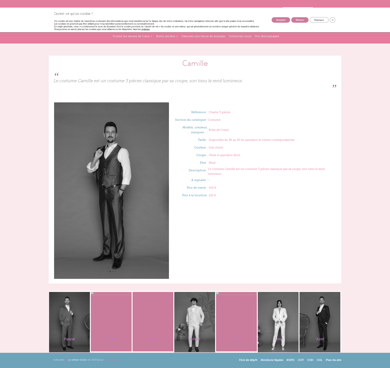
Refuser (300, 20)
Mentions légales (272, 359)
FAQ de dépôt (248, 359)
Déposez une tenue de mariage (203, 36)
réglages (145, 29)
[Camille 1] (111, 277)
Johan (194, 339)
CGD (310, 359)
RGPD (290, 359)
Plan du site (333, 359)
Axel (320, 339)
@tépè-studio (79, 359)
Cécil (236, 339)
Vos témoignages (267, 36)
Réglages (319, 20)
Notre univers (165, 36)
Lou (278, 339)
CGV (301, 359)
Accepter (280, 20)
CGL (319, 359)
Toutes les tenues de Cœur (131, 36)
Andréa (111, 339)
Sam (153, 339)
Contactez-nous (240, 36)
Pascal (69, 339)
